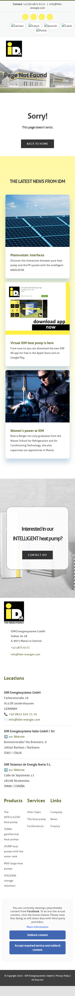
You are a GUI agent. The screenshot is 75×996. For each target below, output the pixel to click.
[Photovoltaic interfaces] (37, 221)
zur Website (17, 736)
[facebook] (5, 663)
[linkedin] (24, 663)
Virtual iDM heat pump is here (32, 343)
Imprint (50, 975)
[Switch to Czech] (67, 26)
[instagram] (11, 663)
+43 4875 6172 (20, 647)
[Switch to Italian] (33, 26)
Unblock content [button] (37, 935)
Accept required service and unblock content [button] (37, 948)
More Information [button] (37, 927)
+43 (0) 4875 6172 (34, 4)
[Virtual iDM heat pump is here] (37, 308)
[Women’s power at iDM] (37, 396)
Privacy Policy (62, 975)
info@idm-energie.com (25, 654)
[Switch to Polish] (41, 30)
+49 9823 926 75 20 (23, 714)
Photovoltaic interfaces (27, 255)
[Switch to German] (17, 26)
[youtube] (17, 663)
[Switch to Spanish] (50, 26)
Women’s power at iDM (27, 431)
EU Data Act (37, 979)
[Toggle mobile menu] (67, 50)
